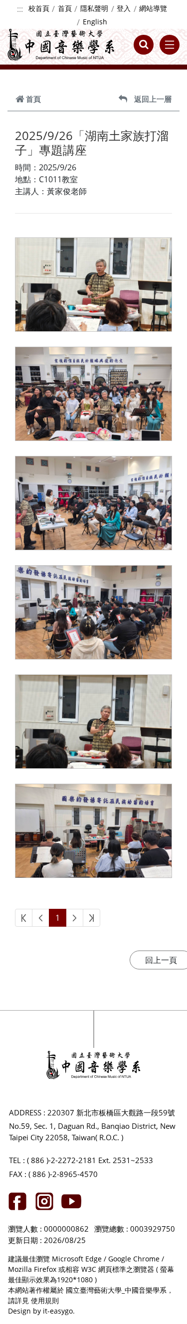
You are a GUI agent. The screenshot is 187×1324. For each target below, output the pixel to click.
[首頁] (61, 45)
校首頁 (38, 8)
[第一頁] (23, 918)
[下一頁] (74, 918)
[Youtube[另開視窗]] (71, 1201)
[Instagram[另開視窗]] (44, 1201)
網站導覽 (153, 8)
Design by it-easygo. (41, 1311)
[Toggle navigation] (170, 45)
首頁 (65, 8)
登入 (124, 8)
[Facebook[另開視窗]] (17, 1201)
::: (20, 8)
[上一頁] (40, 918)
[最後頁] (91, 918)
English (95, 21)
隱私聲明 (94, 8)
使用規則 (45, 1300)
